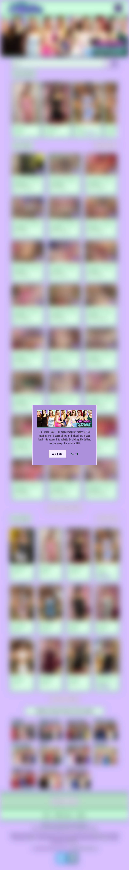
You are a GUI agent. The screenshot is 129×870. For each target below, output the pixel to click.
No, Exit (74, 454)
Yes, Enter (58, 454)
